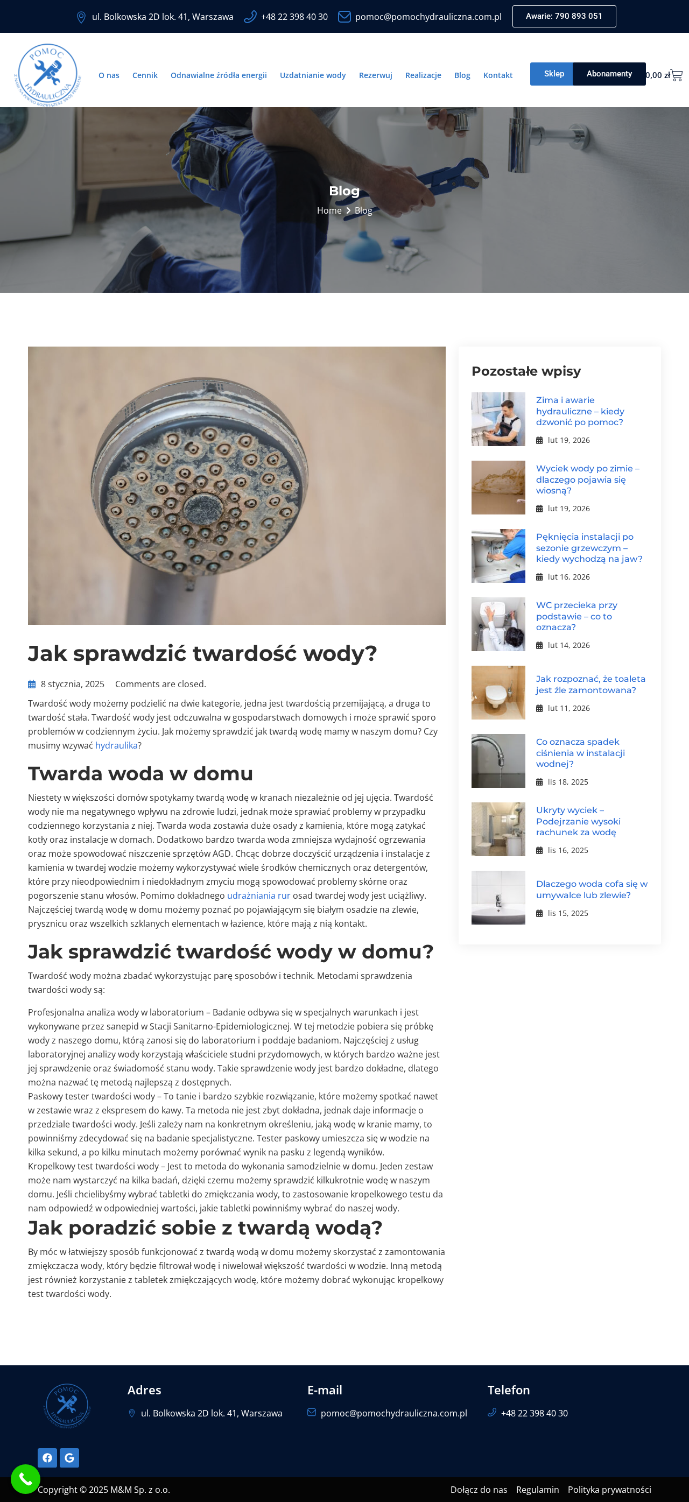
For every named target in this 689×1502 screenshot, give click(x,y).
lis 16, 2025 (568, 850)
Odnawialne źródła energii (219, 75)
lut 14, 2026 (569, 645)
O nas (109, 75)
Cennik (145, 75)
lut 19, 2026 (569, 440)
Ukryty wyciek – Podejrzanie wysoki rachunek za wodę (578, 821)
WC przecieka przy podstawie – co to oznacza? (576, 616)
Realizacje (423, 75)
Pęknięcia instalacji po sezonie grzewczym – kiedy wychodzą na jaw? (589, 548)
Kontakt (498, 75)
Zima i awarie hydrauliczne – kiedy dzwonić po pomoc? (580, 411)
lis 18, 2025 (568, 782)
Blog (462, 75)
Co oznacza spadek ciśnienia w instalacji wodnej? (580, 753)
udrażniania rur (259, 895)
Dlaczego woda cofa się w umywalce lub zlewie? (592, 889)
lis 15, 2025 (568, 913)
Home (329, 210)
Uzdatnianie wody (313, 75)
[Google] (69, 1458)
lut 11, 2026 (569, 708)
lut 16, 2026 (569, 577)
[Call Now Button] (25, 1479)
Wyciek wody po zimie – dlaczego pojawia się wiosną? (587, 479)
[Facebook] (47, 1458)
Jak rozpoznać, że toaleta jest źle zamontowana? (591, 684)
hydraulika (116, 745)
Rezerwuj (375, 75)
